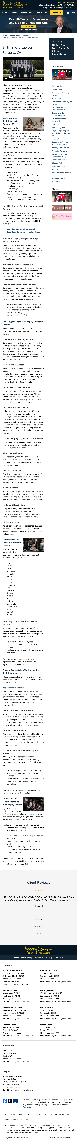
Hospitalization (58, 139)
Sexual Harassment (59, 160)
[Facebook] (5, 1101)
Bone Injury (56, 98)
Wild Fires (56, 181)
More (73, 13)
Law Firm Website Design (61, 1138)
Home (4, 13)
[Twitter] (10, 1101)
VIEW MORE (38, 927)
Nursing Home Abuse (60, 148)
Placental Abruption (60, 151)
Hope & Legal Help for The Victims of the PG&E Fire (61, 133)
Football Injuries (58, 127)
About (14, 13)
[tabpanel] (38, 898)
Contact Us (56, 13)
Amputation (57, 89)
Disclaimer (38, 957)
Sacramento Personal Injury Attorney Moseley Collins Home (15, 5)
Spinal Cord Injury (59, 166)
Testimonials (42, 13)
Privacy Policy (26, 957)
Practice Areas (26, 13)
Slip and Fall (57, 163)
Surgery (55, 169)
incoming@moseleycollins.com (59, 981)
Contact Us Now (28, 26)
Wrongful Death (58, 178)
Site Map (48, 957)
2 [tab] (38, 919)
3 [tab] (41, 919)
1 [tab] (35, 919)
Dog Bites (55, 124)
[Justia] (15, 1101)
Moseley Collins (22, 1138)
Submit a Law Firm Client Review (39, 934)
